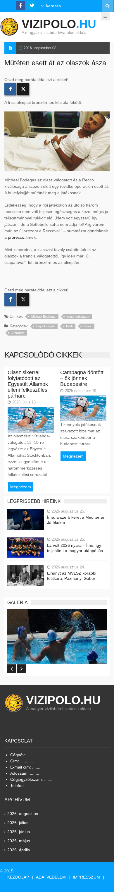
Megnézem (20, 486)
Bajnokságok (45, 326)
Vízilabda (17, 333)
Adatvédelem (51, 877)
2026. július (17, 822)
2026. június (18, 831)
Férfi (69, 326)
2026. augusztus (22, 813)
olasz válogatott (78, 316)
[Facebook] (10, 89)
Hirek (87, 326)
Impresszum (86, 877)
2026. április (18, 850)
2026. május (18, 840)
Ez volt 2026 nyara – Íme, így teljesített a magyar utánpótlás (75, 548)
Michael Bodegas (43, 316)
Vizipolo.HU (63, 700)
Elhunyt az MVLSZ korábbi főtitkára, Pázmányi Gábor (71, 576)
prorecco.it (17, 237)
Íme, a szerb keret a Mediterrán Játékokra (76, 520)
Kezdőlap (18, 877)
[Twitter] (23, 89)
